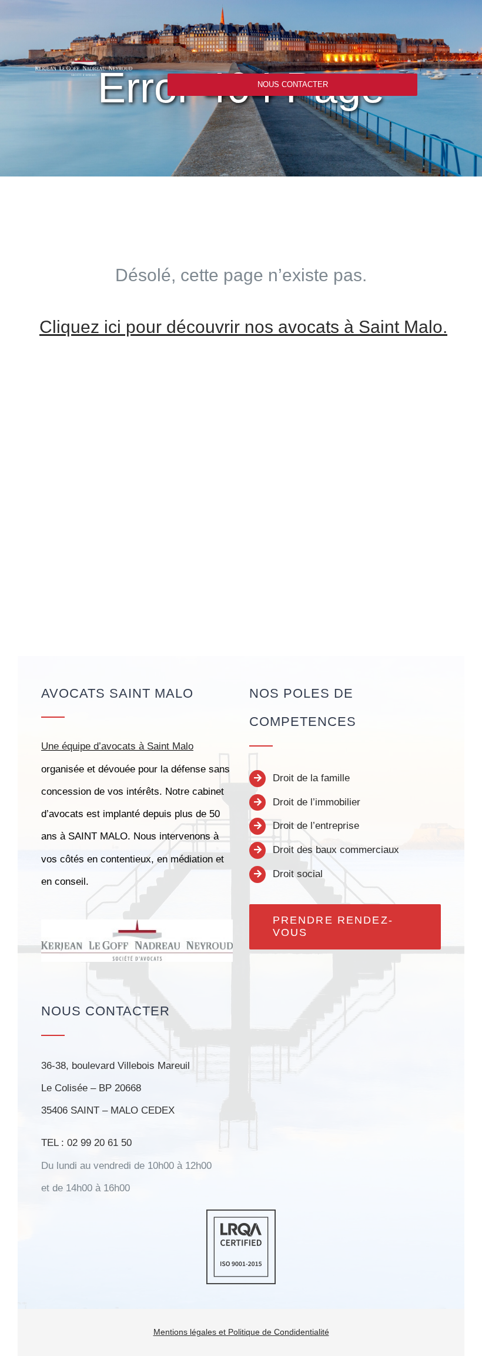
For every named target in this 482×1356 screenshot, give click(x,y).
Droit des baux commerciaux (336, 849)
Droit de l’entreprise (316, 825)
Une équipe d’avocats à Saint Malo (117, 746)
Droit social (298, 873)
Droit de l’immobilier (316, 802)
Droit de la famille (311, 778)
